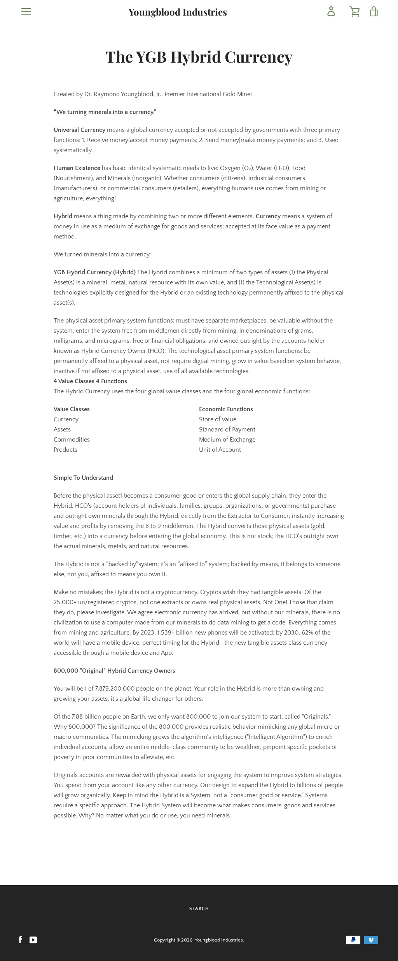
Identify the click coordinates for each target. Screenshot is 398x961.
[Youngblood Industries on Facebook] (20, 939)
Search (199, 908)
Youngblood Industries (178, 12)
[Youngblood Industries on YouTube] (33, 939)
